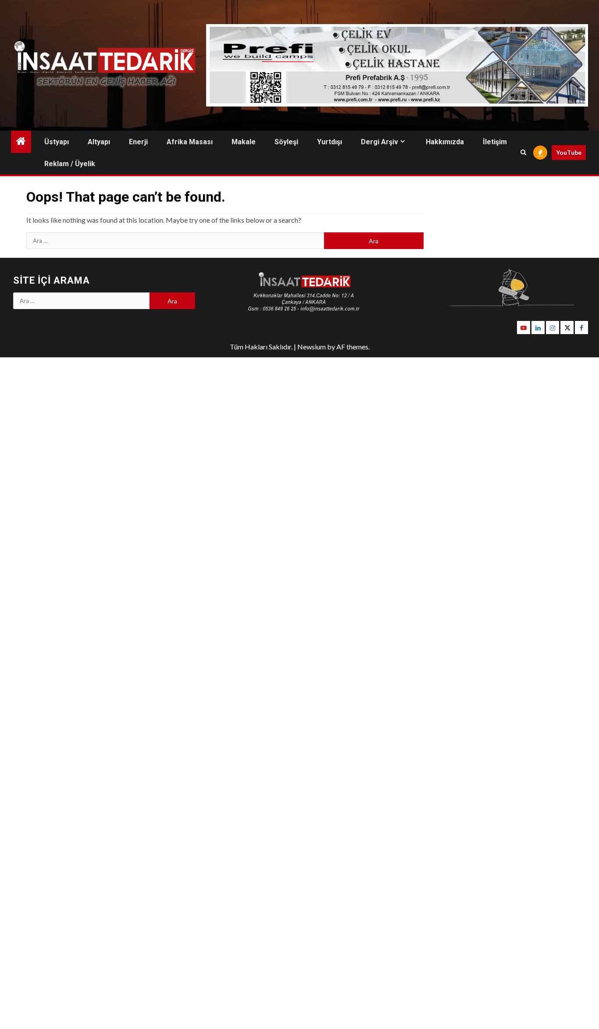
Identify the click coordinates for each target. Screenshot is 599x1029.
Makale (244, 142)
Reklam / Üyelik (69, 164)
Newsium (311, 346)
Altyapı (99, 142)
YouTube (568, 152)
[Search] (523, 152)
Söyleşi (286, 142)
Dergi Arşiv (379, 142)
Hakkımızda (445, 142)
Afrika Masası (190, 142)
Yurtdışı (329, 142)
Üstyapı (56, 142)
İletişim (495, 142)
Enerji (138, 142)
